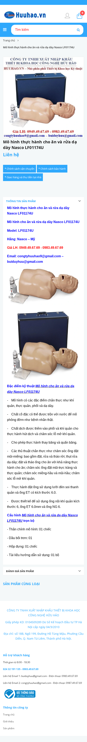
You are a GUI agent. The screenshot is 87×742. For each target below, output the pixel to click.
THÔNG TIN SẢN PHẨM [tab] (21, 201)
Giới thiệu (8, 721)
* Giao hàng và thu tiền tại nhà (23, 177)
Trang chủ (8, 714)
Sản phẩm (8, 728)
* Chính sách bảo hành (52, 168)
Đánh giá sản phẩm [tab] (20, 571)
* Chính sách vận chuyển (19, 168)
